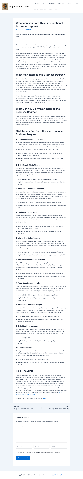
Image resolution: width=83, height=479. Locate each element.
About (37, 3)
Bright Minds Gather (19, 6)
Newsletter (60, 3)
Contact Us (51, 3)
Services (35, 10)
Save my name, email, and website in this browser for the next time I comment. (39, 452)
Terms (50, 10)
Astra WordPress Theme (58, 475)
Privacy (69, 3)
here (44, 398)
